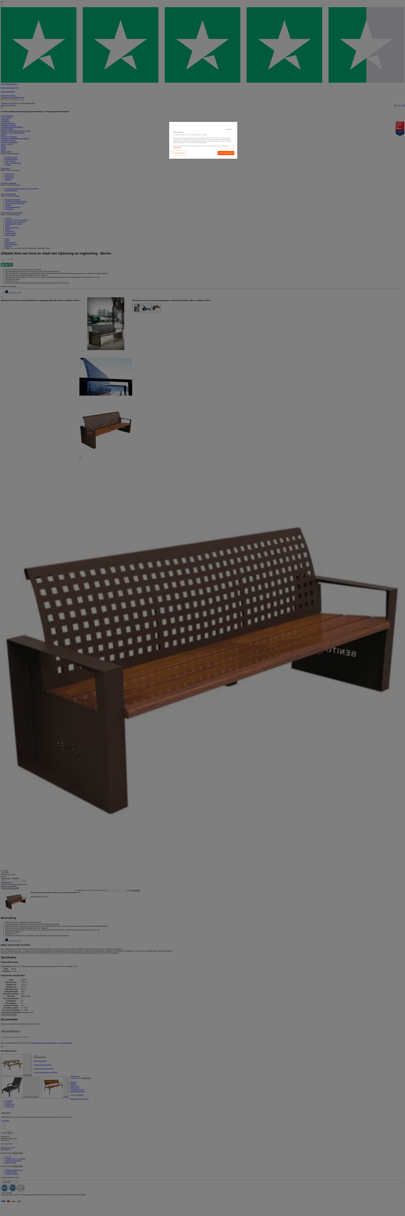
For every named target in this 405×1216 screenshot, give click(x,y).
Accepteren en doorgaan (226, 153)
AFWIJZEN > (229, 129)
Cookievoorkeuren (179, 153)
